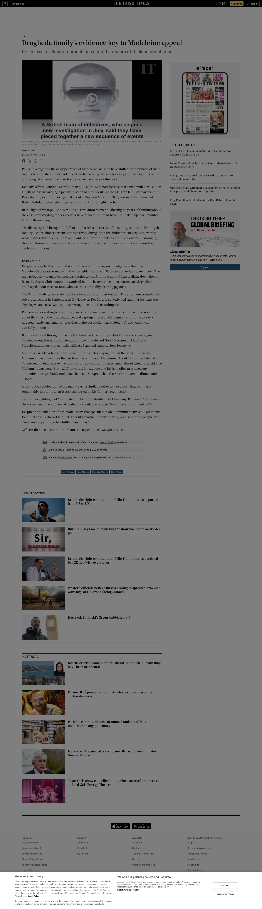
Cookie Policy (33, 896)
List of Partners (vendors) (128, 890)
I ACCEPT (225, 886)
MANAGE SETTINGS (225, 894)
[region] (131, 890)
